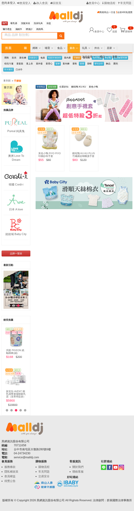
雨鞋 (6, 57)
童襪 (82, 63)
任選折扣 (63, 86)
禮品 (102, 56)
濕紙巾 (18, 29)
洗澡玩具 (38, 23)
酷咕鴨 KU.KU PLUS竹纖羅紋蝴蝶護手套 (83, 154)
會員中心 (94, 3)
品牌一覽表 (16, 253)
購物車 (128, 31)
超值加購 (52, 87)
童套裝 (19, 63)
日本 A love (16, 209)
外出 (97, 47)
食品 (59, 47)
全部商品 (41, 87)
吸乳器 (13, 23)
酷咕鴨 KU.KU (78, 86)
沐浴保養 (87, 56)
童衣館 (7, 80)
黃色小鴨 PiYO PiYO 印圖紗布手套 (49, 154)
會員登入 (25, 3)
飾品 (108, 63)
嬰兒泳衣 (99, 63)
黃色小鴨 (93, 86)
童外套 (39, 63)
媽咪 (35, 47)
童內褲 (66, 63)
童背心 (49, 63)
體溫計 (29, 29)
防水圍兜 (8, 69)
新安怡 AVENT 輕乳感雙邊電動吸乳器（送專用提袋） (16, 394)
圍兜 (115, 63)
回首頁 (57, 3)
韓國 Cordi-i (16, 184)
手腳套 (17, 80)
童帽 (89, 63)
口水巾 (19, 69)
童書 (114, 56)
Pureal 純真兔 (16, 131)
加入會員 (42, 3)
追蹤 (114, 29)
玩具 (84, 47)
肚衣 (14, 57)
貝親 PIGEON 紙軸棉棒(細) (15, 351)
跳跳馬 (39, 29)
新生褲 (22, 57)
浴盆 (48, 23)
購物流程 (109, 3)
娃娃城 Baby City (16, 234)
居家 (109, 47)
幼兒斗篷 (8, 63)
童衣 (72, 47)
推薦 (8, 48)
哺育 (47, 47)
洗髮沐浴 (25, 23)
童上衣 (29, 63)
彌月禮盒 (7, 29)
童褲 (57, 63)
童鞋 (74, 63)
